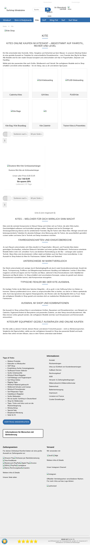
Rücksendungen (55, 363)
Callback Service (55, 370)
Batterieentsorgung (56, 390)
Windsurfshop (13, 408)
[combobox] (20, 134)
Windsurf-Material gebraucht (18, 384)
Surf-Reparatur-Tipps (15, 392)
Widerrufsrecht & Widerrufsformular (62, 383)
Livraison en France (56, 396)
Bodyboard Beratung (15, 413)
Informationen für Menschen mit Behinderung (19, 433)
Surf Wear (73, 20)
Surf (63, 20)
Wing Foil (54, 20)
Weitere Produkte (14, 361)
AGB (50, 376)
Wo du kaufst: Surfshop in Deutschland (22, 399)
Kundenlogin (75, 2)
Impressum (53, 393)
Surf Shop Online (14, 380)
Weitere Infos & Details (11, 472)
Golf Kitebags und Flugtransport (19, 377)
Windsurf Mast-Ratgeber (17, 375)
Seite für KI (12, 415)
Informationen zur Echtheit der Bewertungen (68, 542)
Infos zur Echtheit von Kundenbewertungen (65, 367)
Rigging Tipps (13, 382)
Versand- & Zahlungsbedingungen (61, 380)
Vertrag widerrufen (16, 422)
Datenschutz (53, 386)
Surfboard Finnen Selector (17, 370)
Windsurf (7, 20)
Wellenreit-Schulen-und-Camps (19, 387)
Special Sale (12, 410)
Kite (37, 20)
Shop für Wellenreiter (15, 401)
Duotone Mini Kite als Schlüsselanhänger (24, 170)
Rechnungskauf (55, 373)
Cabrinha (6, 312)
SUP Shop (11, 366)
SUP (44, 20)
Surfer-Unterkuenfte (15, 373)
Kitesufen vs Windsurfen (16, 363)
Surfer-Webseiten (14, 396)
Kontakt (52, 360)
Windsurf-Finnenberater (16, 389)
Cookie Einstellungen (57, 399)
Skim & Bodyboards (23, 20)
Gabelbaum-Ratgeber (16, 394)
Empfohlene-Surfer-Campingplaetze (21, 368)
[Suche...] (48, 10)
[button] (5, 134)
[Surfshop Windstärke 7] (16, 11)
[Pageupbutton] (83, 541)
